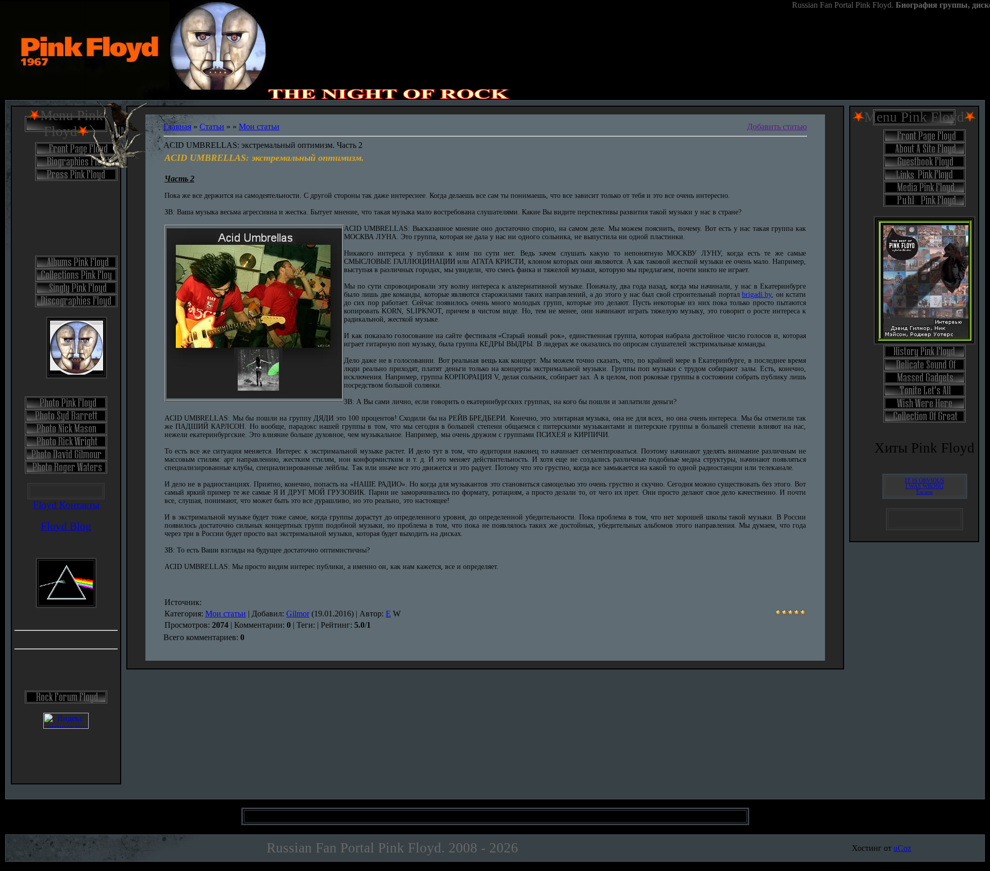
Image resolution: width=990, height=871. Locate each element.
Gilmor (297, 613)
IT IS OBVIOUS (924, 480)
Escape (924, 492)
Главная (177, 126)
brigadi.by (756, 294)
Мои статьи (259, 126)
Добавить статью (777, 126)
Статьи (212, 126)
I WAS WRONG (924, 486)
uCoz (902, 848)
